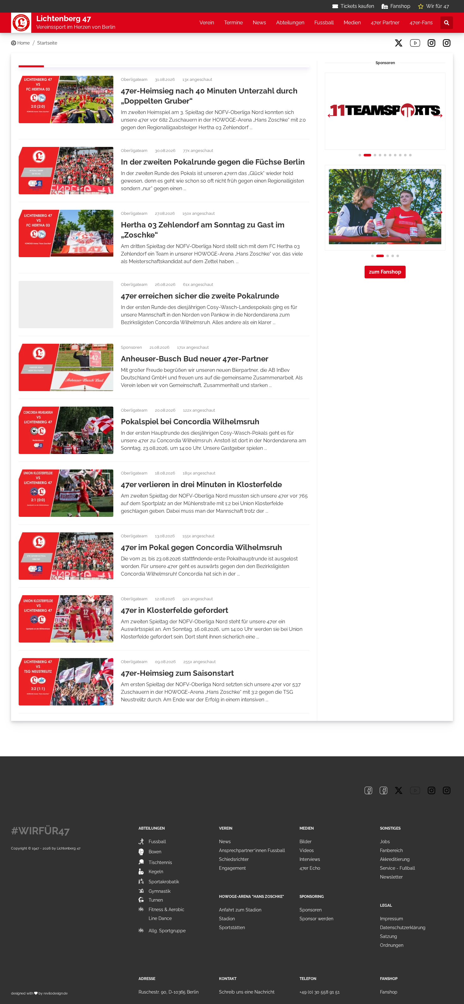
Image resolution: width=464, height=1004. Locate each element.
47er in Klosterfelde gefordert (174, 610)
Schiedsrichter (234, 859)
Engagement (232, 868)
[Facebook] (368, 43)
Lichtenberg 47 (68, 848)
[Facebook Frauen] (383, 43)
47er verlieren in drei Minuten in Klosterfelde (201, 484)
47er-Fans (421, 23)
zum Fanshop (385, 272)
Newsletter (391, 877)
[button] (437, 116)
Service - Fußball (397, 868)
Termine (233, 23)
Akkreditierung (395, 859)
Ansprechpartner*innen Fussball (252, 850)
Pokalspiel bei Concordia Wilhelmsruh (190, 421)
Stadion (227, 918)
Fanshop (400, 6)
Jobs (385, 841)
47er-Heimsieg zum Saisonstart (177, 673)
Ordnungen (391, 945)
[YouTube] (415, 43)
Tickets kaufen (357, 6)
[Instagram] (431, 43)
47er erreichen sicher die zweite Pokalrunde (200, 295)
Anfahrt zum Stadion (240, 909)
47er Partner (385, 23)
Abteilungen (290, 23)
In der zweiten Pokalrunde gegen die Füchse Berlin (213, 161)
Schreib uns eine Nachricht (247, 992)
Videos (307, 850)
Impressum (391, 918)
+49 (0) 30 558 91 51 (320, 992)
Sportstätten (232, 927)
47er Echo (310, 868)
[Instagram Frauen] (446, 43)
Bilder (306, 841)
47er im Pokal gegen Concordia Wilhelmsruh (201, 547)
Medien (352, 23)
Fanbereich (391, 850)
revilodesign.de (56, 993)
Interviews (310, 859)
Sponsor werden (316, 918)
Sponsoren (311, 909)
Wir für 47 (437, 6)
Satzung (388, 936)
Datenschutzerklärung (402, 927)
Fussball (324, 23)
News (259, 23)
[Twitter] (398, 43)
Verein (206, 23)
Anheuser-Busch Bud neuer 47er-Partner (194, 358)
